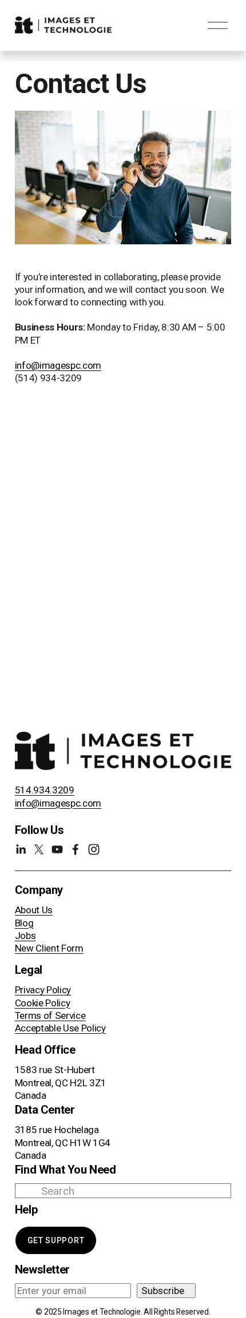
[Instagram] (94, 849)
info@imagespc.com (58, 365)
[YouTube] (57, 849)
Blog (24, 923)
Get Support (56, 1240)
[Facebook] (75, 849)
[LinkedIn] (20, 849)
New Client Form (49, 948)
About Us (34, 910)
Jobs (25, 935)
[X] (39, 849)
